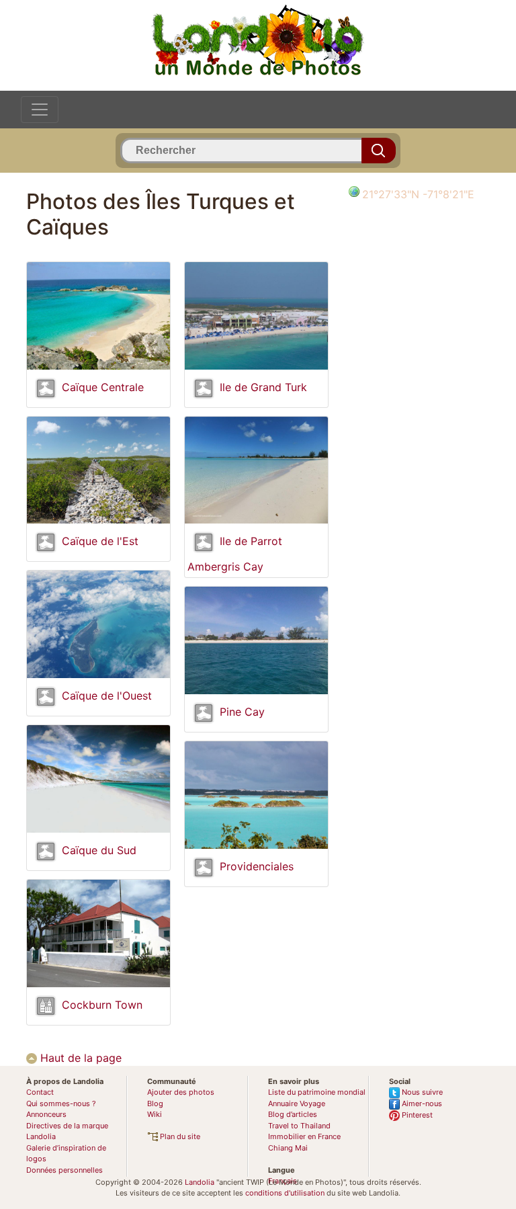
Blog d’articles (292, 1114)
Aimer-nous (421, 1103)
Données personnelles (64, 1170)
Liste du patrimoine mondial (317, 1092)
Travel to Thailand (299, 1125)
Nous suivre (421, 1092)
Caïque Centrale (103, 387)
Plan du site (179, 1136)
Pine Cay (242, 711)
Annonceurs (46, 1114)
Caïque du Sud (99, 850)
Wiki (154, 1114)
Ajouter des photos (180, 1092)
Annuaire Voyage (296, 1103)
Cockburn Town (102, 1004)
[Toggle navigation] (39, 109)
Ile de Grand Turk (263, 387)
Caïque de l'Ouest (107, 695)
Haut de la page (79, 1058)
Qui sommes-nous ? (61, 1103)
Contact (40, 1092)
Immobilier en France (304, 1136)
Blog (155, 1103)
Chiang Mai (288, 1148)
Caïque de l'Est (100, 541)
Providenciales (257, 866)
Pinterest (416, 1115)
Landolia (199, 1182)
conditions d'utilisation (285, 1193)
